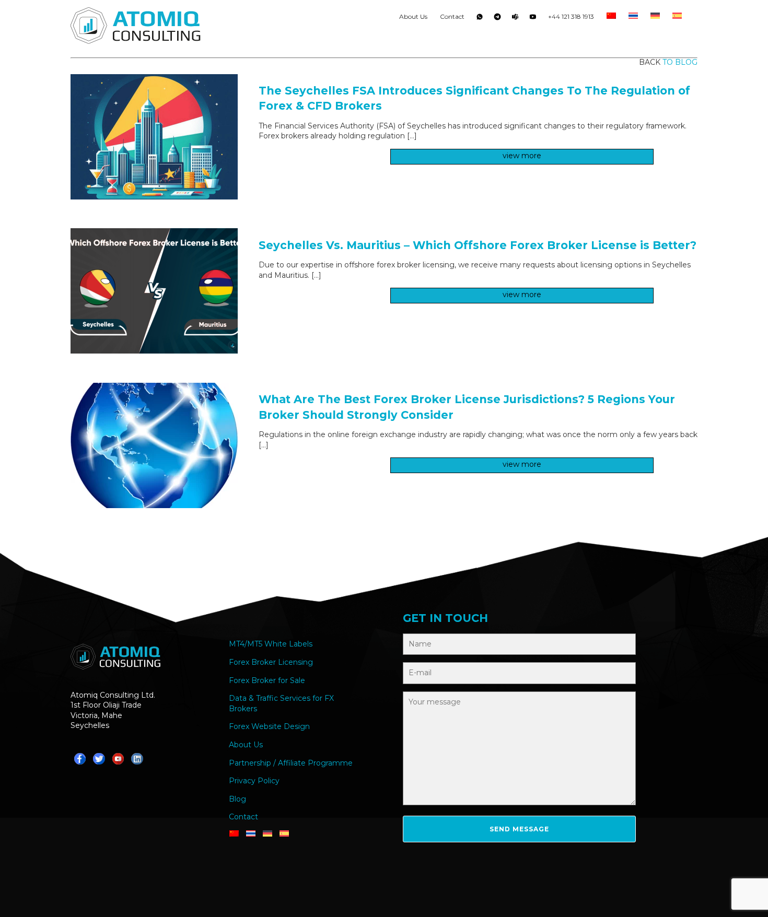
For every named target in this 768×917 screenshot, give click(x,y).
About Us (413, 16)
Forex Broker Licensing (271, 662)
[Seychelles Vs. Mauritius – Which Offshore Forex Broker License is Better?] (154, 351)
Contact (452, 16)
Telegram (497, 19)
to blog (679, 62)
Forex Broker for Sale (267, 680)
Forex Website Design (269, 726)
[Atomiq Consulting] (136, 27)
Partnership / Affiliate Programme (291, 763)
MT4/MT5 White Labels (270, 644)
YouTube (533, 19)
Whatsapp (479, 19)
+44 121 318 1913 (571, 16)
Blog (237, 799)
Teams (515, 19)
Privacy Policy (254, 780)
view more (522, 155)
